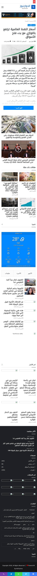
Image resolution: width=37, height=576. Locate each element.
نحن (33, 548)
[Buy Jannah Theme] (18, 15)
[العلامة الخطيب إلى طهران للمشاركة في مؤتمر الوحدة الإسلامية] (6, 496)
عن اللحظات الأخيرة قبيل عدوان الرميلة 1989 (14, 303)
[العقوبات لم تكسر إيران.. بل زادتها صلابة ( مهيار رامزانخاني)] (27, 176)
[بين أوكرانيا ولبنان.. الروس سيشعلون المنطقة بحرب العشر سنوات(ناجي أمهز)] (30, 324)
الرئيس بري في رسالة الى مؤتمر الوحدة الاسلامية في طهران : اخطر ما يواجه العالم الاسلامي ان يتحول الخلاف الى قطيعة (9, 388)
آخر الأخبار (31, 461)
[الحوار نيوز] (28, 7)
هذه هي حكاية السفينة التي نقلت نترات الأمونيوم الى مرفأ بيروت (13, 313)
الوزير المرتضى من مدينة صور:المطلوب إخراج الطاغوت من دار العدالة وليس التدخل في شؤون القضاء (19, 517)
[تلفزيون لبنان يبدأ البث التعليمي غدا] (30, 282)
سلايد (33, 524)
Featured (32, 510)
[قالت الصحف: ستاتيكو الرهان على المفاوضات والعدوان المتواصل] (30, 496)
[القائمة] (2, 8)
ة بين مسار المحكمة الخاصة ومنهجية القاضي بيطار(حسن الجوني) (18, 521)
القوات (32, 513)
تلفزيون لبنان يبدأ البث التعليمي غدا (14, 281)
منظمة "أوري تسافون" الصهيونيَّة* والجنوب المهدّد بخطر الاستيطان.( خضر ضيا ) (20, 544)
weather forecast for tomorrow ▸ (18, 266)
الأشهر (30, 273)
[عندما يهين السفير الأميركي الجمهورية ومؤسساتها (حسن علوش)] (28, 405)
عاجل (24, 524)
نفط (29, 25)
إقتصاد (26, 21)
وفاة (19, 548)
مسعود (32, 540)
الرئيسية (31, 21)
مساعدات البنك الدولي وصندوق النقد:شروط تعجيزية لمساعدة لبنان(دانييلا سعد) (19, 536)
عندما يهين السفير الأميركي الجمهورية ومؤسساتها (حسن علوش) (28, 416)
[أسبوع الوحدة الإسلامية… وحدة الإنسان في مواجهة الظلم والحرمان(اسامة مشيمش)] (30, 482)
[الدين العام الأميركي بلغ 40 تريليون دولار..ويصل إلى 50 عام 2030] (27, 202)
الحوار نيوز (31, 41)
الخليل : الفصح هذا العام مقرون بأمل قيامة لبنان (15, 510)
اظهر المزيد (18, 108)
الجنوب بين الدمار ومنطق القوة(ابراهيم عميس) (11, 416)
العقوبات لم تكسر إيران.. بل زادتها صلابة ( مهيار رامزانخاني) (29, 185)
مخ (33, 532)
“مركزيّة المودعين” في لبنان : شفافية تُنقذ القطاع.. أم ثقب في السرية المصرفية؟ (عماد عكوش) (10, 187)
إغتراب (32, 470)
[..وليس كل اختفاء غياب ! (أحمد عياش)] (18, 496)
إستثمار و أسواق (29, 467)
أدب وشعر (31, 464)
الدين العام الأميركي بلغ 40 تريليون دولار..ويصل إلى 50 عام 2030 (28, 211)
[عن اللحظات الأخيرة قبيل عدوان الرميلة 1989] (30, 304)
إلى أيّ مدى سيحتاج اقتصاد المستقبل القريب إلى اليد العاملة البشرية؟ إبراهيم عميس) (10, 212)
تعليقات (7, 273)
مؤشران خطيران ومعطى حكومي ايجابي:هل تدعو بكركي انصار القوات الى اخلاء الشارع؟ (19, 528)
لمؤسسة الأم (17, 524)
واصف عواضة (26, 548)
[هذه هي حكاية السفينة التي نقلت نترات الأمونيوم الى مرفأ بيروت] (30, 313)
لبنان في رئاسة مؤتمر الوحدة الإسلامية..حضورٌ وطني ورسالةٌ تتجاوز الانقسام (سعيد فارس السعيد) (28, 386)
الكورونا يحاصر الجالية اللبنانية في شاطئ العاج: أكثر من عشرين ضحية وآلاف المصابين (12, 292)
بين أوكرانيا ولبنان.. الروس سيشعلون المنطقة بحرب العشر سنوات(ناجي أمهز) (13, 324)
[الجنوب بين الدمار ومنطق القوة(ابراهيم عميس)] (9, 405)
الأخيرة (19, 273)
